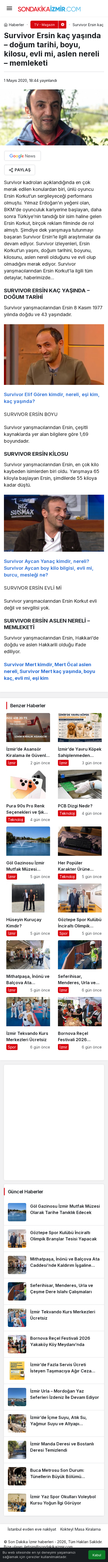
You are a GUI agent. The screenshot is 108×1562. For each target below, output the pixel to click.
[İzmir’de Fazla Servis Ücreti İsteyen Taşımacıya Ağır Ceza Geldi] (54, 1371)
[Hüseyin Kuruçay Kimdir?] (28, 909)
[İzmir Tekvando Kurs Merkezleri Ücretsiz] (28, 1023)
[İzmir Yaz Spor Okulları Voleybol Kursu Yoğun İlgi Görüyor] (54, 1503)
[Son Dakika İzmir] (49, 7)
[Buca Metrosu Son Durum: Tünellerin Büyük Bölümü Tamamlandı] (54, 1476)
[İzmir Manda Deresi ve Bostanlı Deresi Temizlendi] (54, 1450)
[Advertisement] (54, 1122)
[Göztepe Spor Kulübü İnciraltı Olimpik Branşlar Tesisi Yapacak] (80, 909)
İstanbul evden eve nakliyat (32, 1529)
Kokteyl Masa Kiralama (80, 1529)
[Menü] (9, 8)
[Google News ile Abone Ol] (22, 156)
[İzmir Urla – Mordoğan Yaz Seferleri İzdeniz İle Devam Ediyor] (54, 1397)
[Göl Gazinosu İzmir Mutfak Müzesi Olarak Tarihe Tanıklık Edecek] (28, 852)
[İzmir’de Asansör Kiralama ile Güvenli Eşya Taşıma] (28, 739)
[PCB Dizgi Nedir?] (80, 796)
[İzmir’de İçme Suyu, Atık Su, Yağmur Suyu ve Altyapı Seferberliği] (54, 1423)
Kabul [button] (97, 1555)
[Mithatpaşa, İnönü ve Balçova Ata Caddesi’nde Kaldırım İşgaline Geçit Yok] (28, 966)
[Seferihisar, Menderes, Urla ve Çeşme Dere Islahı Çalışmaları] (80, 966)
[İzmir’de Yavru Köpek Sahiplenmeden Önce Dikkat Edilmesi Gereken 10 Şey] (80, 739)
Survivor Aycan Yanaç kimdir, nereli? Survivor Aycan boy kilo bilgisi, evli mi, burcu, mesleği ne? (49, 568)
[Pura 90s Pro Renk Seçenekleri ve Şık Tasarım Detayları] (28, 796)
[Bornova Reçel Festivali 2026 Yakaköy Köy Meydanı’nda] (80, 1023)
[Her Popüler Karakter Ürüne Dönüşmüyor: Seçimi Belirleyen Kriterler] (80, 852)
